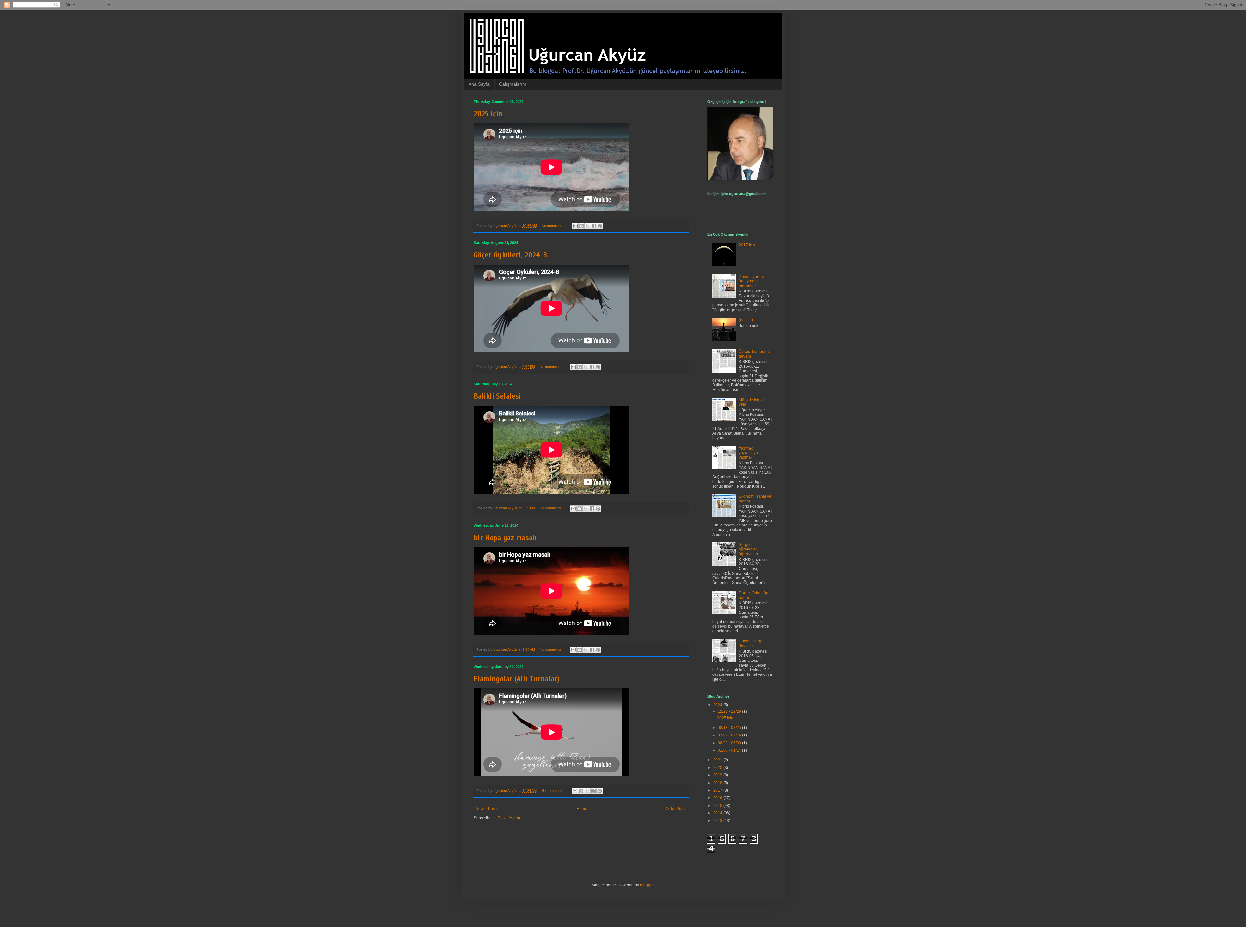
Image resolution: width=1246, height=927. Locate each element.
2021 (718, 760)
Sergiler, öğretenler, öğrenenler (748, 549)
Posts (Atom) (509, 818)
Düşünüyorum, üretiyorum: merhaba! (752, 281)
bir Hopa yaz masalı (505, 537)
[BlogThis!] (581, 226)
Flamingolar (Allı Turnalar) (516, 678)
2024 (718, 705)
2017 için (747, 245)
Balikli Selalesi (497, 396)
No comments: (554, 226)
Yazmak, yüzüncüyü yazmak (748, 453)
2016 (718, 798)
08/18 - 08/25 (730, 727)
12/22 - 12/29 (730, 711)
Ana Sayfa (479, 84)
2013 (718, 820)
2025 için (488, 113)
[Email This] (575, 226)
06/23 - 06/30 (730, 743)
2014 (718, 813)
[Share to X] (587, 226)
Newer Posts (486, 808)
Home (582, 808)
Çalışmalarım (512, 84)
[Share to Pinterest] (600, 226)
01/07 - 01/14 (730, 750)
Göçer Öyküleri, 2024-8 (510, 255)
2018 (718, 783)
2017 (718, 790)
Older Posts (676, 808)
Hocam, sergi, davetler (751, 643)
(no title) (746, 320)
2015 (718, 805)
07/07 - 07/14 (730, 735)
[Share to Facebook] (594, 226)
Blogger (647, 885)
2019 (718, 775)
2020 (718, 767)
